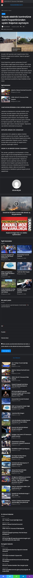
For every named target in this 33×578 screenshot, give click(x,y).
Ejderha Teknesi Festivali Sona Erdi (21, 90)
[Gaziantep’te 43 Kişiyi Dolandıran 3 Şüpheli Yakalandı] (6, 444)
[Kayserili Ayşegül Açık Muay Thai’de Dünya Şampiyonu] (8, 249)
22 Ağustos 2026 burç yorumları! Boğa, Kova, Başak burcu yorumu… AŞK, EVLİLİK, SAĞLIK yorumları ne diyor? (21, 479)
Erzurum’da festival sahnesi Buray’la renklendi (20, 428)
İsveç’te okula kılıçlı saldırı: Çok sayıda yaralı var (21, 487)
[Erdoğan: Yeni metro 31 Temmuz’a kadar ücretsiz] (24, 283)
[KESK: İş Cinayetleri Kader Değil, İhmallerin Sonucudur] (8, 266)
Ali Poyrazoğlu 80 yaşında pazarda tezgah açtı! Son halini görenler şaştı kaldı (21, 393)
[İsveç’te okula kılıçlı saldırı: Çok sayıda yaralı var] (6, 489)
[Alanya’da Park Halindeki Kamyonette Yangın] (6, 472)
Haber (9, 10)
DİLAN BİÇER (7, 26)
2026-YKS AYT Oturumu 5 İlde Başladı (13, 1)
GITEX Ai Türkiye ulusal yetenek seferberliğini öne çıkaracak (21, 501)
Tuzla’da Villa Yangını (23, 272)
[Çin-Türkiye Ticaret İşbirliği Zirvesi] (6, 365)
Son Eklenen (16, 358)
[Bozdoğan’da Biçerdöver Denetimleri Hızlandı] (6, 458)
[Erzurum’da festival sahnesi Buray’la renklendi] (6, 430)
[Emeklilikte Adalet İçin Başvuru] (6, 451)
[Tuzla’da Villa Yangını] (24, 266)
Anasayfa (5, 10)
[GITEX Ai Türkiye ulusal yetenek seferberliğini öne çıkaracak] (6, 503)
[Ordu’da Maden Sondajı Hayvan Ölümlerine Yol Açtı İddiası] (8, 283)
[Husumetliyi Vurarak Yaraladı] (24, 249)
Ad (2, 326)
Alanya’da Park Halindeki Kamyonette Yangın (19, 470)
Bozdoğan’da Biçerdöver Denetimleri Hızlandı (19, 456)
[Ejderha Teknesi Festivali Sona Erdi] (5, 92)
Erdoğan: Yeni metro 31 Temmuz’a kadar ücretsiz (23, 290)
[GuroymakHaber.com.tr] (16, 5)
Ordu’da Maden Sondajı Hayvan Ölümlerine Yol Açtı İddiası (8, 290)
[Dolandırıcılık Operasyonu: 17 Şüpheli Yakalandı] (6, 465)
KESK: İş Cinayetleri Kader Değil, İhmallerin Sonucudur (7, 273)
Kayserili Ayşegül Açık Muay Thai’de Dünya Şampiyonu (7, 256)
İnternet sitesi (4, 338)
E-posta (3, 332)
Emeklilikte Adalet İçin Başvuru (20, 449)
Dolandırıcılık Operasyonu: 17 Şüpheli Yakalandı (20, 463)
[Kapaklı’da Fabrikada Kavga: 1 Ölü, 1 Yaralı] (6, 496)
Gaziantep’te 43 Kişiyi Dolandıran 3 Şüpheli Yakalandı (21, 442)
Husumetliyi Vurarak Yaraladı (23, 255)
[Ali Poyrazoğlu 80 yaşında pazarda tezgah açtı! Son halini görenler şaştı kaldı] (6, 394)
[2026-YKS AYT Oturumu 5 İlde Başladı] (5, 99)
